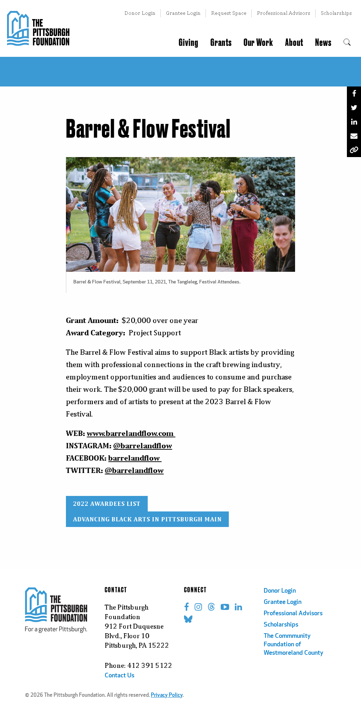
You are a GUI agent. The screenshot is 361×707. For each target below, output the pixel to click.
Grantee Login (183, 13)
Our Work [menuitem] (258, 43)
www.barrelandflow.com (130, 433)
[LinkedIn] (354, 122)
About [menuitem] (294, 43)
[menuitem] (347, 42)
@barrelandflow (134, 470)
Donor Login (139, 13)
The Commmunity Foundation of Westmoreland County (293, 645)
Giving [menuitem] (188, 43)
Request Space (228, 13)
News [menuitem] (323, 43)
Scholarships (336, 13)
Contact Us (119, 676)
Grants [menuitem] (221, 43)
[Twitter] (354, 108)
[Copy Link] (354, 150)
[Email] (354, 136)
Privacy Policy (167, 695)
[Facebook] (354, 93)
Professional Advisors (283, 13)
